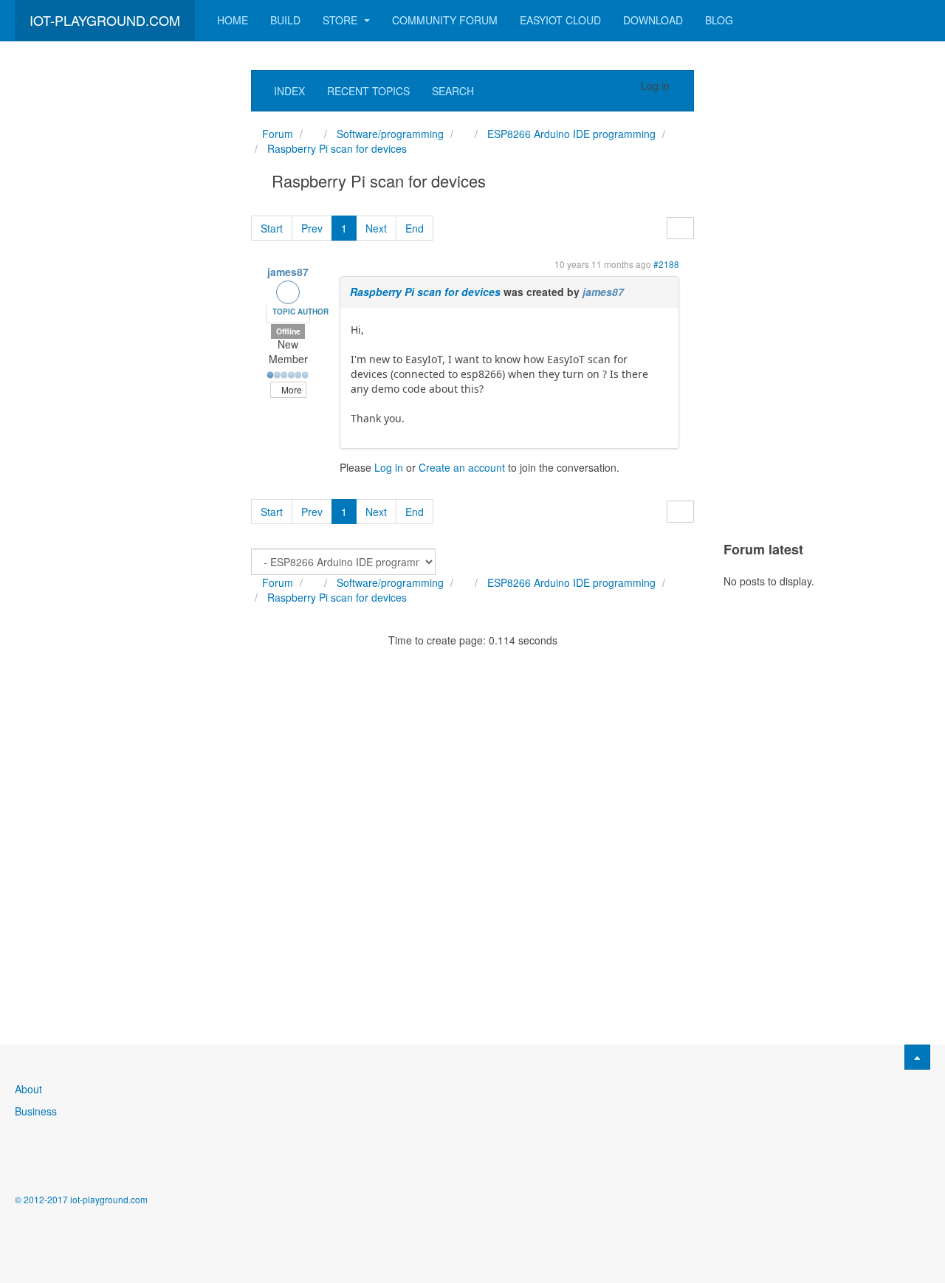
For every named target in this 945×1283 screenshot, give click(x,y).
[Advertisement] (118, 291)
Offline (288, 331)
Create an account (462, 467)
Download (653, 20)
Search (453, 90)
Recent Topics (368, 90)
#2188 (666, 264)
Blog (719, 20)
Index (289, 90)
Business (36, 1111)
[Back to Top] (917, 1057)
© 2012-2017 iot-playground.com (81, 1199)
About (28, 1088)
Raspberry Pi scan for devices (425, 291)
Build (285, 20)
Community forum (445, 20)
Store (341, 20)
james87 (288, 271)
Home (232, 20)
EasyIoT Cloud (560, 20)
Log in (388, 467)
